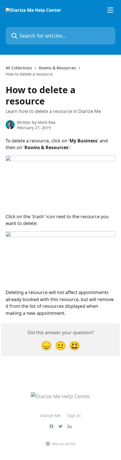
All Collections (19, 67)
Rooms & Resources (57, 67)
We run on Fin (63, 443)
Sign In (74, 415)
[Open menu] (110, 10)
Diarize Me (50, 415)
